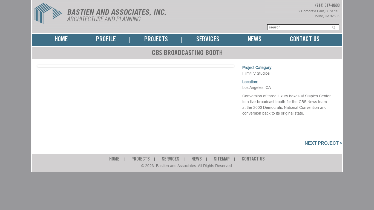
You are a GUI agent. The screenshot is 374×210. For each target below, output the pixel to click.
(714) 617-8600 (327, 6)
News (254, 39)
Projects (156, 39)
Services (207, 39)
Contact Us (305, 39)
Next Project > (323, 143)
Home (61, 39)
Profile (106, 39)
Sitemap (222, 159)
